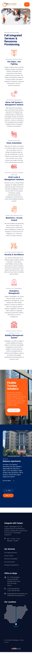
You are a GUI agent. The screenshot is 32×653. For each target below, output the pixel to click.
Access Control (8, 556)
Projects (5, 459)
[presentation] (8, 490)
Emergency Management (11, 565)
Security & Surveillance (11, 559)
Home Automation (9, 562)
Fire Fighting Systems (10, 553)
